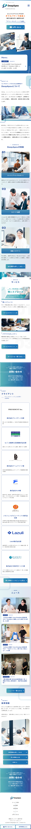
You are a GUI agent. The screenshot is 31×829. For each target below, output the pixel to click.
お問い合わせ (15, 814)
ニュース (15, 811)
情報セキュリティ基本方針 (15, 818)
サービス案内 (15, 802)
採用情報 (15, 808)
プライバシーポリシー (15, 820)
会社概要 (15, 805)
